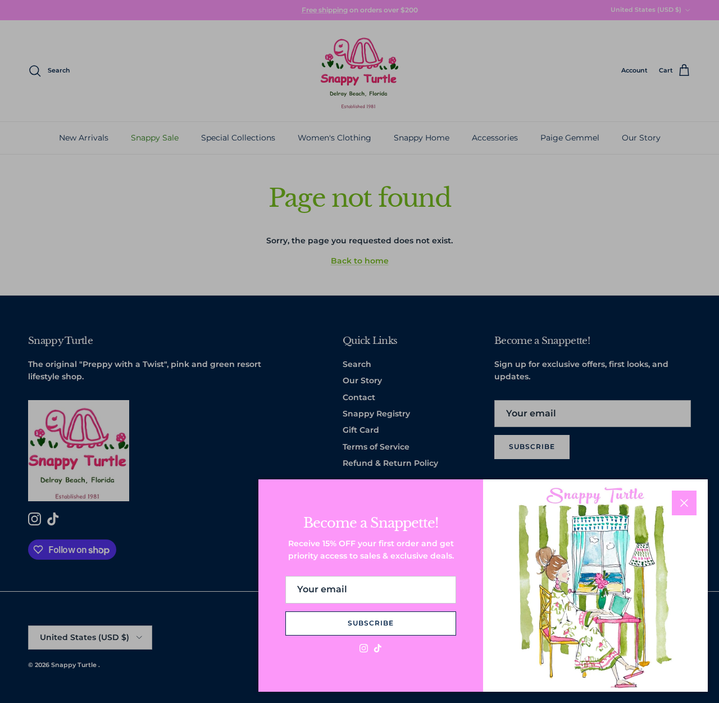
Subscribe (371, 623)
